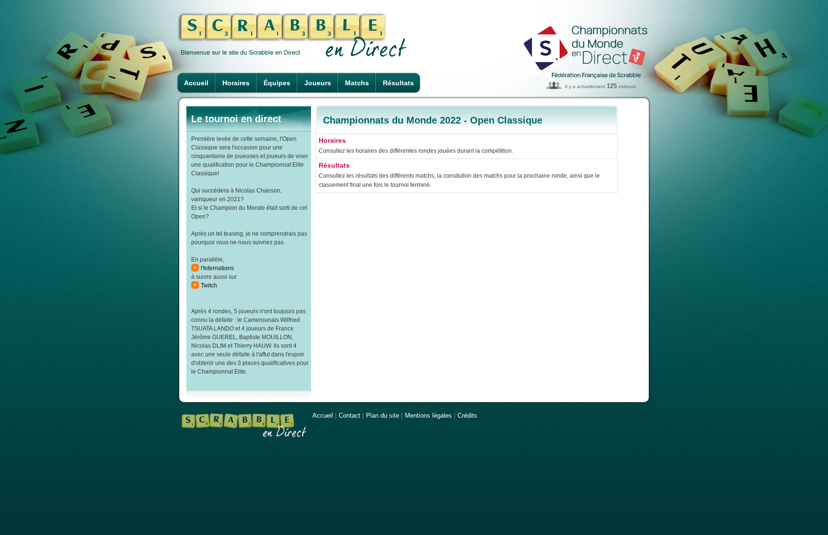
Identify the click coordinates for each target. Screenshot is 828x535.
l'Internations (217, 268)
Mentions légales (428, 415)
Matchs (357, 83)
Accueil (196, 83)
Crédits (467, 415)
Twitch (209, 285)
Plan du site (382, 415)
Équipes (277, 83)
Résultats (398, 83)
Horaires (236, 83)
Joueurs (317, 83)
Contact (349, 415)
